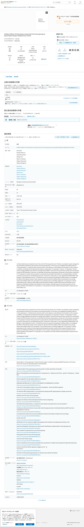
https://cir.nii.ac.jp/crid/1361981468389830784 (28, 393)
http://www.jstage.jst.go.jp (23, 300)
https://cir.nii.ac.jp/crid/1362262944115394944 (28, 411)
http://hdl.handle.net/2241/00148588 (26, 346)
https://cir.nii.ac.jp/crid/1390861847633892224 (28, 365)
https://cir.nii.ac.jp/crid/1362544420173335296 (28, 428)
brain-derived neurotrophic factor (25, 226)
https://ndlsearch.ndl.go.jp (23, 246)
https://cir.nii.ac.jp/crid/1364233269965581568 (28, 455)
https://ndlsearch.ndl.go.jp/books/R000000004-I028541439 (31, 354)
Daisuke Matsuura (21, 168)
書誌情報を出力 (62, 56)
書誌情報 (16, 76)
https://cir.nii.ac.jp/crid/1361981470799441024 (28, 401)
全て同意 (30, 524)
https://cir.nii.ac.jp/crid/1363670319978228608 (28, 445)
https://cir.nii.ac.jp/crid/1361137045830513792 (28, 381)
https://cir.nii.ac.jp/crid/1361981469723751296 (28, 397)
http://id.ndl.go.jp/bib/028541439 (25, 251)
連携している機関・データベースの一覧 (49, 85)
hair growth (19, 224)
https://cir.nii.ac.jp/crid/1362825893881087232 (28, 432)
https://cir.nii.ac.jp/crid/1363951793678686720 (28, 450)
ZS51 (18, 231)
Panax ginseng (20, 220)
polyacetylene (20, 222)
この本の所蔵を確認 (73, 102)
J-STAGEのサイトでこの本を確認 (70, 98)
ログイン (80, 3)
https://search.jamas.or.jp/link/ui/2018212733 (28, 359)
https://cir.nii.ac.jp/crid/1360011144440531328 (28, 371)
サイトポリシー (44, 522)
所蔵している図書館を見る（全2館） (68, 42)
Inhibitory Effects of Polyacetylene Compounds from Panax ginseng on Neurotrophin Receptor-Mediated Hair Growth (45, 147)
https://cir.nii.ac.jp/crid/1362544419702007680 (28, 424)
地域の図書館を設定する (73, 87)
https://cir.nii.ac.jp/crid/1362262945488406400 (28, 420)
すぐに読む (68, 21)
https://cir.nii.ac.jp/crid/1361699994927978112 (28, 385)
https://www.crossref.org (23, 478)
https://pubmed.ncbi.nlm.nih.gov (25, 482)
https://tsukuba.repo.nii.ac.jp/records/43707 (27, 349)
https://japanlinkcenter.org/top (24, 465)
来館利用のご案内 (30, 116)
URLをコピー (65, 50)
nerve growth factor (21, 228)
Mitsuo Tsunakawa (21, 174)
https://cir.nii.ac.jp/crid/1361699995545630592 (28, 389)
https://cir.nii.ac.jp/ (21, 460)
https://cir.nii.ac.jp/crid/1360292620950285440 (28, 377)
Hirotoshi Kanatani (21, 170)
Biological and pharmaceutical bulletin (16, 7)
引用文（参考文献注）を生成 (65, 53)
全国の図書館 (9, 76)
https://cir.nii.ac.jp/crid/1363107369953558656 (28, 440)
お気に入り (59, 50)
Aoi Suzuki (19, 166)
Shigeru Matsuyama (21, 176)
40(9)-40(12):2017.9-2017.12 (38, 7)
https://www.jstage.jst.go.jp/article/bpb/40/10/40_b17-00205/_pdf (33, 356)
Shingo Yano (20, 172)
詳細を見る (43, 59)
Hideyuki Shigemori (21, 178)
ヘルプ (74, 3)
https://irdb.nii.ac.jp (21, 469)
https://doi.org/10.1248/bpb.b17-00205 (26, 338)
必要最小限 (19, 524)
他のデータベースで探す (64, 58)
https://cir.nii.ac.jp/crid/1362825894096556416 (28, 436)
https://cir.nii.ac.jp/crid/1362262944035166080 (28, 406)
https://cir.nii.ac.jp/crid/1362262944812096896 (28, 416)
